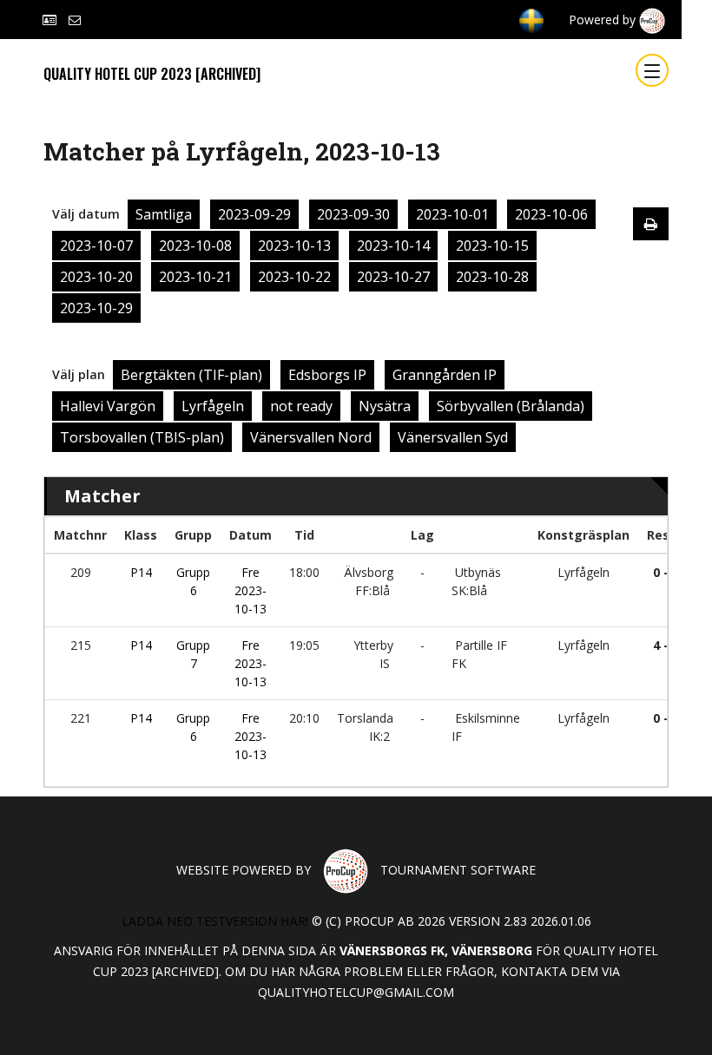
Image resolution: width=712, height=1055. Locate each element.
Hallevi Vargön (107, 406)
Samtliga (163, 214)
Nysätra (385, 406)
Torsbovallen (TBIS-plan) (142, 437)
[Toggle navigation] (652, 70)
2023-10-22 (294, 276)
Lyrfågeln (212, 406)
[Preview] (651, 223)
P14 (141, 572)
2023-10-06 (551, 214)
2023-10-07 (96, 245)
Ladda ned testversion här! (215, 921)
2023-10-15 (492, 245)
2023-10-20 (96, 276)
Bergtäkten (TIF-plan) (191, 374)
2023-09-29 (254, 214)
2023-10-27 (393, 276)
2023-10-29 (96, 308)
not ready (301, 406)
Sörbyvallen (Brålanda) (510, 406)
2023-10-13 (294, 245)
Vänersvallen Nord (311, 437)
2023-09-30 (353, 214)
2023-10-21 (195, 276)
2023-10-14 (393, 245)
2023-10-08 (195, 245)
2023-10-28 (492, 276)
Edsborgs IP (327, 374)
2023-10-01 (452, 214)
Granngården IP (444, 374)
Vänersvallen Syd (453, 437)
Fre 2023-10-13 (250, 590)
